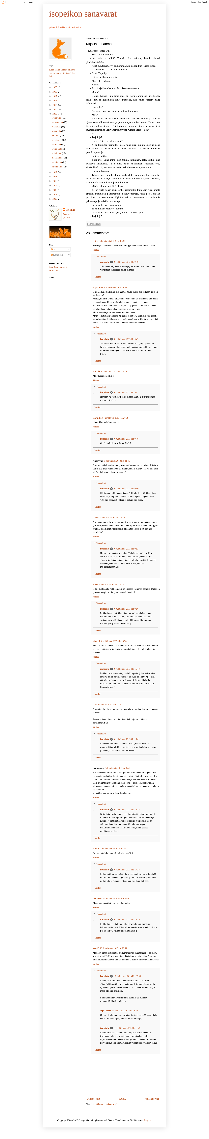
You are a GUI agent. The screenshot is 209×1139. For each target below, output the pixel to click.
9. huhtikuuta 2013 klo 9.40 (126, 262)
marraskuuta (57, 122)
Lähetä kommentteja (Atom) (104, 1104)
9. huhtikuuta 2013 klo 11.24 (108, 704)
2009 (55, 185)
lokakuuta (56, 126)
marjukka (98, 898)
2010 (55, 181)
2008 (55, 190)
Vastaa (96, 250)
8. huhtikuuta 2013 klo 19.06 (117, 287)
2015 (55, 105)
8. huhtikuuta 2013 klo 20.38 (115, 418)
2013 (55, 114)
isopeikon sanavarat (83, 13)
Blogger (147, 1120)
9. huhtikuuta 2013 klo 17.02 (113, 848)
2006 (55, 199)
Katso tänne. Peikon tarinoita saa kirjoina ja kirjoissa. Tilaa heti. (62, 72)
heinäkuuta (57, 140)
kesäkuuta (56, 144)
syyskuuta (56, 131)
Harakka (97, 418)
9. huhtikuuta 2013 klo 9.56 (126, 609)
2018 (55, 92)
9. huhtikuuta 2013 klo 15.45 (127, 809)
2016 (55, 100)
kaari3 (96, 948)
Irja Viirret (105, 1010)
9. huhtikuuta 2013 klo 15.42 (127, 739)
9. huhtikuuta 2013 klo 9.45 (126, 339)
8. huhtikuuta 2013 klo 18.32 (112, 241)
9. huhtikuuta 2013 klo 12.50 (118, 768)
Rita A (96, 848)
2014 (55, 109)
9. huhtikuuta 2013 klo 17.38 (127, 869)
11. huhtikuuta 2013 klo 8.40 (125, 1010)
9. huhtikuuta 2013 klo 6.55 (112, 517)
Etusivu (122, 1099)
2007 (55, 194)
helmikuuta (57, 162)
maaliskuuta (57, 157)
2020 (55, 87)
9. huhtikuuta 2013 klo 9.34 (111, 584)
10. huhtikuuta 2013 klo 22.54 (127, 976)
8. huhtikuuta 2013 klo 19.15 (114, 371)
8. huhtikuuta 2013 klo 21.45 (117, 461)
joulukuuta (57, 118)
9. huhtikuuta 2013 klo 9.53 (126, 549)
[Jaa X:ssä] (93, 224)
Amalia (96, 371)
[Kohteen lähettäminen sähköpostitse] (88, 224)
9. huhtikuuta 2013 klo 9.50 (126, 488)
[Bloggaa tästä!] (91, 224)
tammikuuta (57, 166)
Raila (95, 584)
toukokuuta (57, 149)
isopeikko (104, 262)
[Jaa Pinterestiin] (99, 224)
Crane (96, 517)
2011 (55, 176)
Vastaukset (101, 256)
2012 (55, 172)
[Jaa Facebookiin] (96, 224)
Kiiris (95, 241)
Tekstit (56, 249)
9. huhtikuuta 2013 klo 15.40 (127, 669)
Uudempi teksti (93, 1099)
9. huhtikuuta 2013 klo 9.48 (126, 439)
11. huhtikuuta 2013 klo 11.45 (127, 1028)
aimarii (96, 641)
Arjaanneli (98, 287)
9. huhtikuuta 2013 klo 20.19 (127, 919)
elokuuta (56, 135)
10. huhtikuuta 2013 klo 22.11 (113, 948)
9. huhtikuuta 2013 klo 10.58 (114, 641)
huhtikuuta (57, 153)
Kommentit (58, 255)
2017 (55, 96)
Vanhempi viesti (152, 1099)
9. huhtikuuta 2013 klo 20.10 (116, 898)
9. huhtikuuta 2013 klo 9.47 (126, 392)
